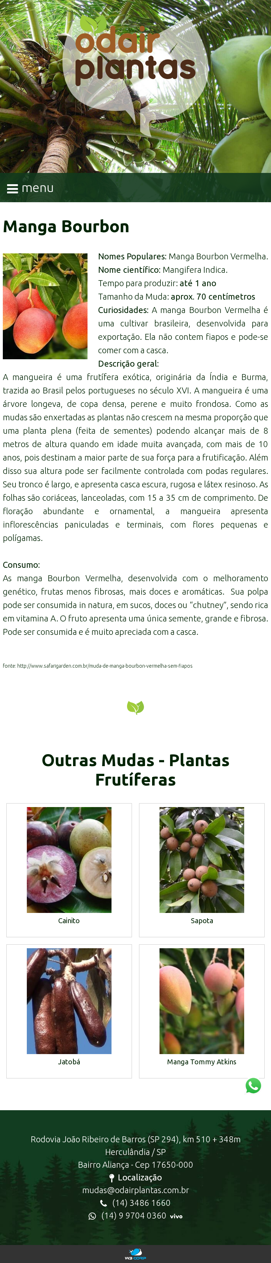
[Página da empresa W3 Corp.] (136, 1254)
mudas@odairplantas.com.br (135, 1190)
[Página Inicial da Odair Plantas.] (135, 85)
